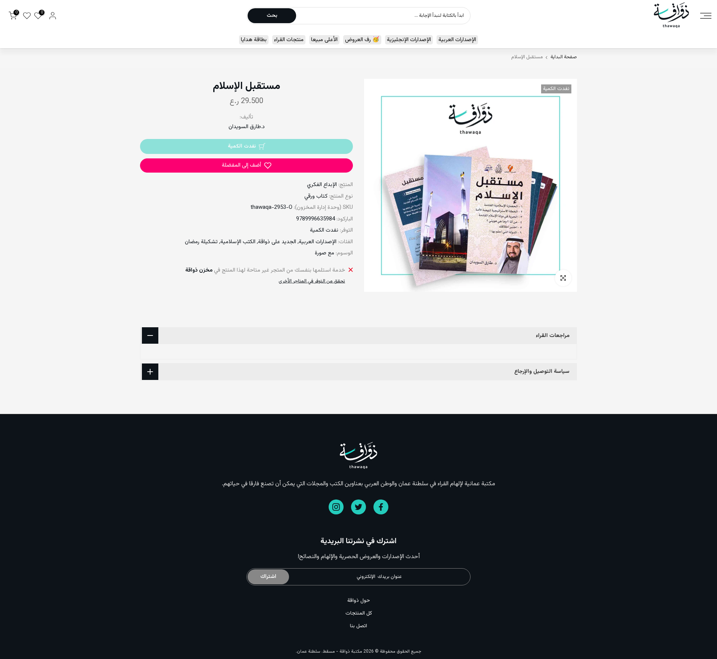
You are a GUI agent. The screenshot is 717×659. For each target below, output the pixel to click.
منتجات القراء (289, 39)
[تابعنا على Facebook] (380, 506)
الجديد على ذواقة (277, 242)
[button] (246, 165)
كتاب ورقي (316, 196)
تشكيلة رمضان (201, 242)
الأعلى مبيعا (324, 39)
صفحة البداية (563, 57)
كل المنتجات (358, 613)
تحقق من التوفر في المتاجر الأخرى (312, 281)
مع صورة (324, 253)
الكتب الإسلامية (237, 242)
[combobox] (382, 15)
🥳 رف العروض (362, 39)
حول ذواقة (358, 601)
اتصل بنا (358, 626)
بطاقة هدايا (254, 39)
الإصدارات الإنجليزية (409, 39)
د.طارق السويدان (247, 127)
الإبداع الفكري (322, 184)
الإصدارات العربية (457, 39)
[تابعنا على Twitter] (358, 506)
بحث (272, 16)
